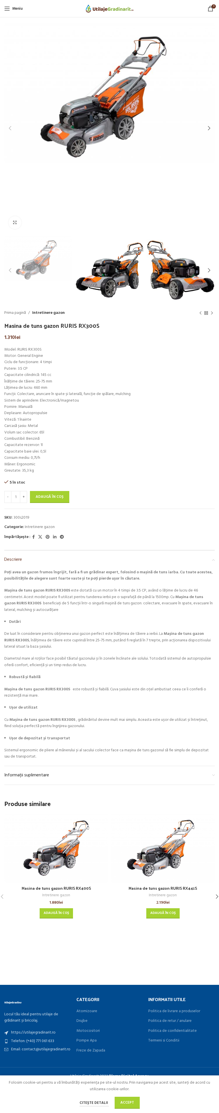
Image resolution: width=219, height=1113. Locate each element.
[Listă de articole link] (37, 1033)
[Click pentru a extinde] (15, 222)
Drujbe (82, 1021)
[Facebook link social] (33, 537)
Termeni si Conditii (163, 1041)
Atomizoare (86, 1011)
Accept (127, 1103)
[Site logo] (109, 8)
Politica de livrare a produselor (174, 1011)
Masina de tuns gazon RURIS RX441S (163, 888)
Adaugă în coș (50, 497)
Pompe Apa (86, 1041)
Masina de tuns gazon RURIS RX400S (56, 888)
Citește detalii (94, 1103)
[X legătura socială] (40, 537)
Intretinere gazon (48, 313)
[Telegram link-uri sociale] (62, 537)
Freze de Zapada (90, 1050)
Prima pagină (15, 313)
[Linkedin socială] (54, 537)
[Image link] (12, 1002)
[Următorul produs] (212, 313)
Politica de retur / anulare (170, 1021)
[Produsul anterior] (200, 313)
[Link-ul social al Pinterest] (47, 537)
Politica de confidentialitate (172, 1031)
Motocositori (88, 1031)
